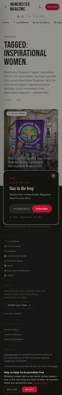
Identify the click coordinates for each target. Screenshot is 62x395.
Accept (29, 389)
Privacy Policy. (40, 382)
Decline (12, 389)
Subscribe (42, 208)
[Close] (53, 176)
